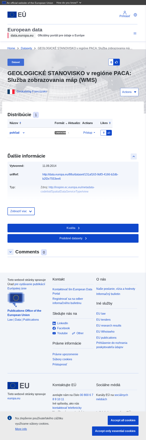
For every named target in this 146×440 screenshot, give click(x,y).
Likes (104, 123)
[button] (69, 2)
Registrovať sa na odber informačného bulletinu (68, 301)
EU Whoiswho (105, 331)
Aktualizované (77, 123)
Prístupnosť (60, 364)
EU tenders (103, 319)
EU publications (106, 337)
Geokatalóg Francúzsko (32, 91)
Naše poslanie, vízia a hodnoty (115, 288)
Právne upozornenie (65, 354)
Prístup (87, 132)
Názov (14, 123)
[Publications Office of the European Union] (27, 299)
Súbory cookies (62, 359)
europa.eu (13, 398)
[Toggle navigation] (134, 33)
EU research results (108, 325)
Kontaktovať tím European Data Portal (72, 291)
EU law (101, 313)
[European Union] (27, 385)
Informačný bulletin (108, 293)
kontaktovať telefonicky (67, 407)
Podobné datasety (70, 238)
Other (80, 333)
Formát (59, 123)
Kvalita (71, 227)
